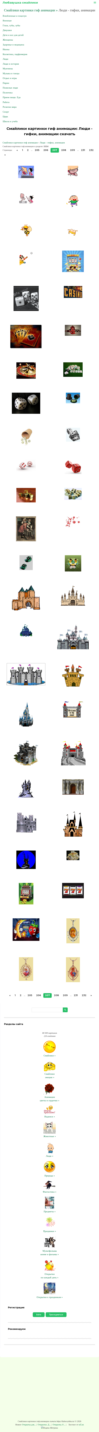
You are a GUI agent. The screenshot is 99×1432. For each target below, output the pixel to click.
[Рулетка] (26, 378)
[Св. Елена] (73, 942)
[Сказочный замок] (73, 605)
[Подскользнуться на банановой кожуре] (73, 206)
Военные (7, 20)
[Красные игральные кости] (73, 335)
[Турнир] (26, 940)
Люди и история (11, 64)
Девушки (7, 30)
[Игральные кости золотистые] (26, 501)
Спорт (6, 112)
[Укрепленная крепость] (26, 764)
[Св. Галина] (26, 980)
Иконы (6, 49)
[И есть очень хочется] (73, 175)
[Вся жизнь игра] (26, 310)
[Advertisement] (49, 1389)
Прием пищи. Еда (11, 97)
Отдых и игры (10, 78)
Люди (5, 59)
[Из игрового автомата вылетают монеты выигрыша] (73, 271)
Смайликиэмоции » (49, 1076)
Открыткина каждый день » (49, 1276)
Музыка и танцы (11, 73)
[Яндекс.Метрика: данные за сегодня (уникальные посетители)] (49, 1427)
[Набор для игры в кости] (26, 445)
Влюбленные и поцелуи (15, 16)
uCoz (81, 1424)
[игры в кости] (73, 402)
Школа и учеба (10, 121)
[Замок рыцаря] (26, 684)
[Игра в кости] (73, 473)
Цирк (5, 116)
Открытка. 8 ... (59, 1425)
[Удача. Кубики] (73, 526)
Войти (38, 1314)
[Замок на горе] (26, 797)
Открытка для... (29, 1425)
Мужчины (8, 68)
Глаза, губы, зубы (11, 25)
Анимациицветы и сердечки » (49, 1099)
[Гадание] (73, 859)
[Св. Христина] (73, 981)
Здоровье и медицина (13, 44)
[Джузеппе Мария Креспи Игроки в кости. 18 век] (26, 540)
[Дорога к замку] (73, 764)
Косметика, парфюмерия (15, 54)
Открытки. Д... (44, 1425)
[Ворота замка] (73, 794)
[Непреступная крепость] (26, 832)
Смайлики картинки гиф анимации (20, 142)
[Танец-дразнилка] (73, 236)
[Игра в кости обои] (26, 471)
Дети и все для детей (13, 35)
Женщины (8, 39)
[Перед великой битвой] (26, 177)
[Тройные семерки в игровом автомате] (73, 897)
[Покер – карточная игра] (73, 376)
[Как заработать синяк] (26, 265)
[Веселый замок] (73, 687)
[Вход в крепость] (26, 609)
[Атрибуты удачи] (73, 570)
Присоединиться (56, 1314)
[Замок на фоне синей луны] (26, 868)
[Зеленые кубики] (26, 569)
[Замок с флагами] (73, 648)
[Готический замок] (26, 725)
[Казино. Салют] (73, 297)
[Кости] (73, 441)
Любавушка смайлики (20, 2)
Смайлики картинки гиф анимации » (31, 10)
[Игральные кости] (26, 413)
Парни (6, 83)
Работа (6, 102)
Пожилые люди (10, 87)
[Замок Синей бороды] (26, 636)
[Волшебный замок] (73, 836)
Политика (8, 92)
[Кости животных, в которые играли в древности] (73, 499)
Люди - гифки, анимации (52, 142)
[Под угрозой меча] (26, 203)
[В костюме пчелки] (26, 236)
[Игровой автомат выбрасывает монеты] (26, 903)
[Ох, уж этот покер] (26, 347)
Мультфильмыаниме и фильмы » (49, 1253)
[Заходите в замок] (73, 716)
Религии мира (9, 107)
